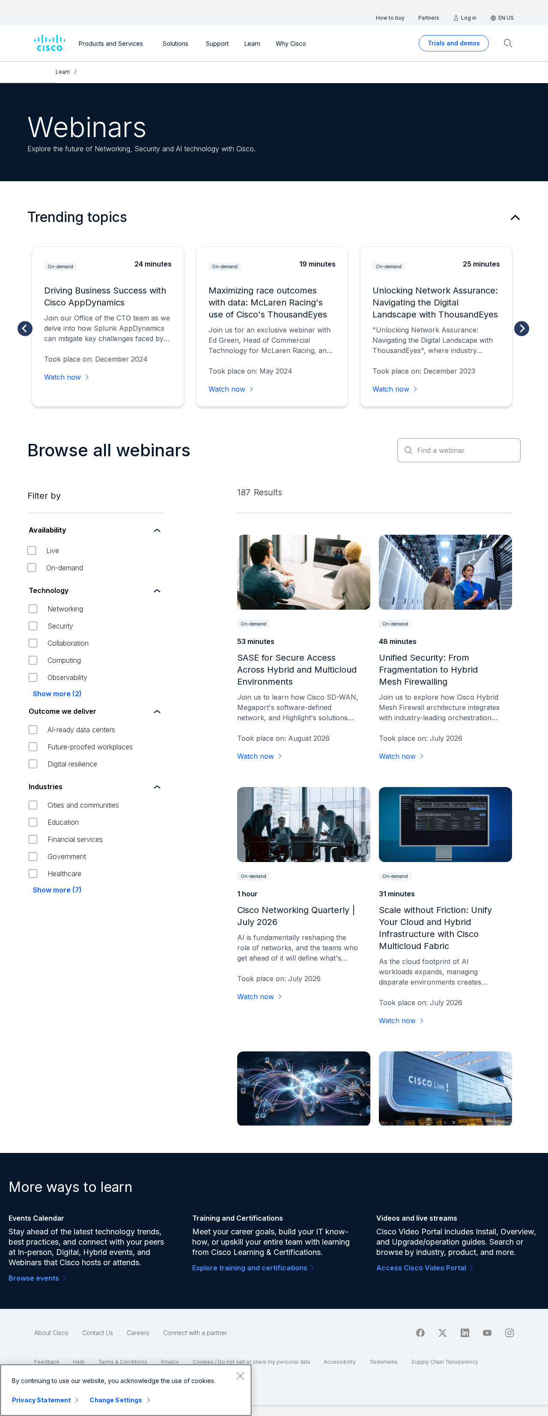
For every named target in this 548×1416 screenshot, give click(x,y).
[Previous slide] (25, 328)
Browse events (34, 1278)
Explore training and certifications (249, 1267)
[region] (126, 1390)
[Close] (240, 1375)
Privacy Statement (41, 1400)
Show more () (57, 693)
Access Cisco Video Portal (421, 1267)
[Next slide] (521, 328)
